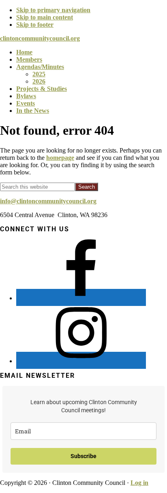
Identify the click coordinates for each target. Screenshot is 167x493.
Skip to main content (44, 17)
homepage (60, 157)
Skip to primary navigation (53, 9)
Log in (139, 482)
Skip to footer (35, 24)
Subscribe (83, 456)
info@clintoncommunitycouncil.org (48, 201)
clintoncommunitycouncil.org (40, 38)
